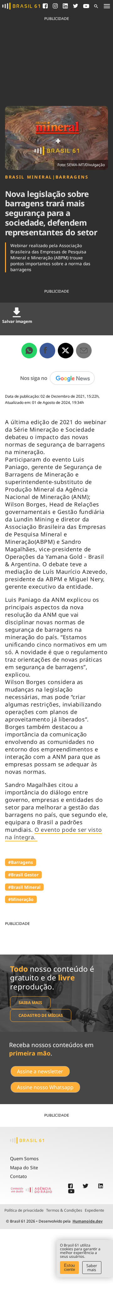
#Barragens (20, 862)
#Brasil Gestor (23, 875)
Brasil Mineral (28, 177)
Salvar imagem (17, 321)
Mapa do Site (24, 1168)
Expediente (94, 1210)
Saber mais (91, 1267)
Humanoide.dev (88, 1221)
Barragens (72, 177)
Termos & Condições (64, 1210)
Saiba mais (30, 1002)
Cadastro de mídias (41, 1015)
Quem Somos (24, 1158)
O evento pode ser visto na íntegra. (53, 833)
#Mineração (21, 899)
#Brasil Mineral (24, 887)
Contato (18, 1176)
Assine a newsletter (40, 1071)
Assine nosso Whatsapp (45, 1087)
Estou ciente (69, 1267)
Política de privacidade (24, 1210)
